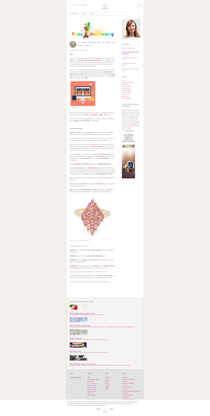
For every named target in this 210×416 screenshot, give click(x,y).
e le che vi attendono (97, 114)
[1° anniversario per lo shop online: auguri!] (93, 40)
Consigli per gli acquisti (128, 82)
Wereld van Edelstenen (128, 383)
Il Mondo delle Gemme (105, 6)
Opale (106, 379)
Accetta (98, 409)
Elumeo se (100, 183)
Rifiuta (111, 409)
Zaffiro (107, 389)
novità (129, 124)
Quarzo (107, 381)
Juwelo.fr (125, 385)
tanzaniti (133, 126)
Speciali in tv (125, 96)
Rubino (107, 383)
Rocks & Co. (126, 393)
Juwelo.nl (125, 381)
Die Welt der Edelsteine (129, 379)
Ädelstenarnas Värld (128, 399)
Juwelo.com (126, 397)
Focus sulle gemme (127, 86)
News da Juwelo (126, 94)
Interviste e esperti (127, 90)
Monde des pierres (127, 387)
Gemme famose (126, 88)
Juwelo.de (125, 377)
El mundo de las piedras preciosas (131, 391)
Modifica (105, 411)
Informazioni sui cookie (99, 405)
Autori (83, 13)
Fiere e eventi (125, 84)
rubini (128, 126)
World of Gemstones (128, 395)
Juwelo (91, 13)
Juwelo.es (125, 389)
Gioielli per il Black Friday (128, 48)
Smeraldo (107, 385)
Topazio (107, 387)
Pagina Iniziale (74, 13)
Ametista (107, 377)
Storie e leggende (126, 98)
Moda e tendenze (126, 92)
